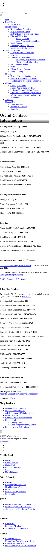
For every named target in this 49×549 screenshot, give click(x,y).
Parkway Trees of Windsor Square (24, 90)
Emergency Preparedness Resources (30, 60)
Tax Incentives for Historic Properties (25, 81)
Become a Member (13, 526)
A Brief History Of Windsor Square (19, 413)
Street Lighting (16, 71)
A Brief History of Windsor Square (24, 34)
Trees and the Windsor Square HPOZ (25, 92)
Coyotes (13, 55)
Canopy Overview (18, 85)
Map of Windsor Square (20, 31)
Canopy (8, 83)
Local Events (10, 22)
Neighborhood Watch (19, 64)
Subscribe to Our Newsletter (17, 528)
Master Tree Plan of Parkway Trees (19, 541)
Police (13, 67)
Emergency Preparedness (20, 57)
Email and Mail (16, 104)
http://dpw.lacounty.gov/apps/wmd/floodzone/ (19, 394)
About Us (9, 100)
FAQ (7, 470)
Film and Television (18, 36)
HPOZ (8, 74)
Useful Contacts (11, 472)
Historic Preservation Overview (23, 76)
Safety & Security (12, 50)
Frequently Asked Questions (22, 45)
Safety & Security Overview (22, 53)
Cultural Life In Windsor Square (18, 418)
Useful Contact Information (21, 48)
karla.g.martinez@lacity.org (11, 275)
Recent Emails (16, 24)
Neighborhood (11, 27)
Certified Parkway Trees (15, 543)
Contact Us (10, 102)
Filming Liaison (22, 38)
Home (7, 20)
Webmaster (4, 441)
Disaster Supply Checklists (27, 62)
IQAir (12, 398)
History (8, 460)
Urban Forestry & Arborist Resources (20, 546)
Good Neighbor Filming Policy (28, 41)
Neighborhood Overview (20, 29)
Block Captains (16, 43)
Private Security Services (20, 69)
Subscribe (14, 109)
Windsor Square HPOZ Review (23, 78)
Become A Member (18, 107)
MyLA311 (26, 296)
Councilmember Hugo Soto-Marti (15, 265)
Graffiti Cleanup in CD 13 (11, 279)
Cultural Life (10, 465)
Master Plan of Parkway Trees (22, 88)
